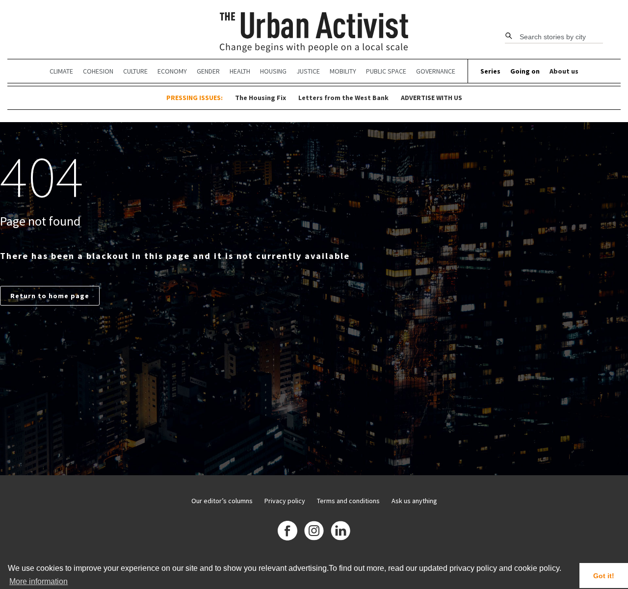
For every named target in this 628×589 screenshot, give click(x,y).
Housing (273, 71)
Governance (435, 71)
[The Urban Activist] (314, 33)
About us (564, 71)
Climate (61, 71)
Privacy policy (284, 500)
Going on (525, 71)
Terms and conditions (348, 500)
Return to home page (49, 295)
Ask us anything (414, 500)
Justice (308, 71)
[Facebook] (287, 532)
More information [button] (38, 581)
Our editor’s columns (222, 500)
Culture (135, 71)
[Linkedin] (340, 532)
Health (240, 71)
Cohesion (98, 71)
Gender (208, 71)
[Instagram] (314, 532)
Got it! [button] (603, 576)
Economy (172, 71)
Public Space (386, 71)
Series (490, 71)
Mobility (343, 71)
